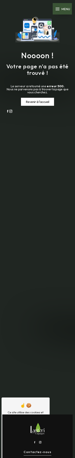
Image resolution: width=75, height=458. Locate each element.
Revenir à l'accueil (37, 102)
